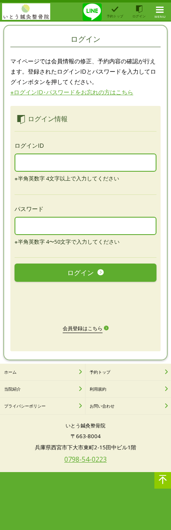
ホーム (10, 372)
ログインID (29, 145)
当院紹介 (12, 389)
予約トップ (100, 372)
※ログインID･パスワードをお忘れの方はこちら (71, 92)
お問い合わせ (102, 406)
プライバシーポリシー (25, 406)
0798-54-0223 (85, 459)
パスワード (29, 209)
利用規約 (98, 389)
